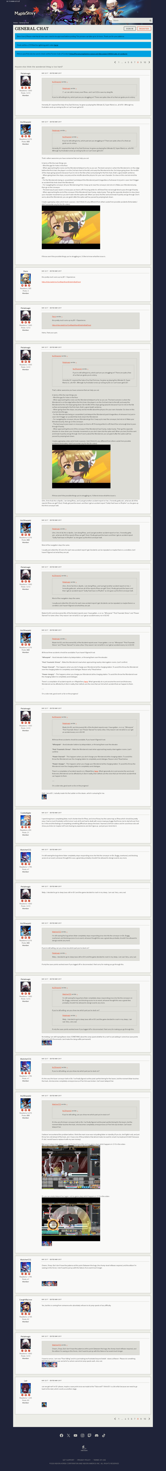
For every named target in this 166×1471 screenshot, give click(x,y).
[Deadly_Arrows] (44, 1404)
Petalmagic (26, 73)
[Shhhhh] (25, 87)
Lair (25, 1380)
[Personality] (25, 827)
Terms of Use (100, 1460)
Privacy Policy (84, 1460)
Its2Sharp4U (56, 81)
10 (145, 62)
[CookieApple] (26, 820)
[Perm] (26, 279)
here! (56, 45)
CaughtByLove (25, 1299)
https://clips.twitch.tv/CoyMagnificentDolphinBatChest (61, 282)
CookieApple (26, 812)
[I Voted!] (29, 87)
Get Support (68, 1460)
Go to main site (12, 1)
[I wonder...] (25, 285)
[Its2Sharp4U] (26, 129)
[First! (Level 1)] (29, 285)
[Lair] (26, 1388)
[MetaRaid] (49, 1243)
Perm (25, 271)
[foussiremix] (49, 1283)
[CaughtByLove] (26, 1307)
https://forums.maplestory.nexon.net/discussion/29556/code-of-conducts (98, 53)
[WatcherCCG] (26, 857)
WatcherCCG (25, 849)
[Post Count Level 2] (29, 1394)
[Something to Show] (22, 87)
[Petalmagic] (26, 81)
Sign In (129, 28)
